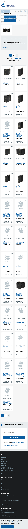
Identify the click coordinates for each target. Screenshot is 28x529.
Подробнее (5, 47)
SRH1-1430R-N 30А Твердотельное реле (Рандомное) (20, 321)
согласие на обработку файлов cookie (10, 521)
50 (18, 60)
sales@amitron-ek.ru (6, 504)
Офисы (3, 459)
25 (16, 60)
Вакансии (3, 463)
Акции (2, 481)
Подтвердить (7, 527)
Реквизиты (4, 461)
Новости (3, 465)
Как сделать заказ (6, 483)
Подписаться (14, 437)
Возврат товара (5, 489)
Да (10, 17)
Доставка (3, 485)
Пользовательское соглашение (9, 473)
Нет (10, 20)
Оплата (3, 487)
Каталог (3, 480)
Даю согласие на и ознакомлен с (14, 444)
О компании (4, 457)
